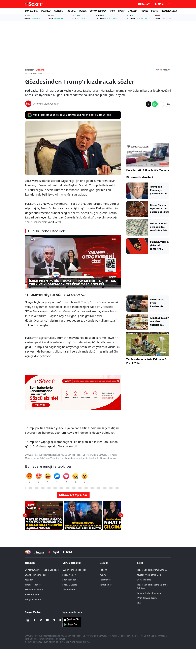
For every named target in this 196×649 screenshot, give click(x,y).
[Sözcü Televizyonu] (28, 552)
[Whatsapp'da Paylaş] (155, 104)
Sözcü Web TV (69, 574)
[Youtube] (47, 620)
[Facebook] (34, 620)
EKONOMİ (71, 10)
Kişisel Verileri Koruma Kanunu (152, 569)
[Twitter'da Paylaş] (148, 104)
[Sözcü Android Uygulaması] (71, 624)
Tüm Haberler (69, 589)
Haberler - (30, 69)
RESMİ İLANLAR (169, 10)
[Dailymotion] (54, 620)
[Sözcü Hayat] (53, 552)
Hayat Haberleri (32, 594)
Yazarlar (29, 579)
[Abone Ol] (163, 69)
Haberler (30, 562)
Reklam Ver (105, 579)
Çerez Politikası (144, 579)
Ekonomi (40, 69)
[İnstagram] (28, 620)
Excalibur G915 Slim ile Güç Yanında (147, 170)
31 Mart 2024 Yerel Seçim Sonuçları (42, 569)
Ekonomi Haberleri (139, 177)
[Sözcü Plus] (67, 552)
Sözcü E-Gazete (69, 584)
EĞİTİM (154, 10)
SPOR (112, 10)
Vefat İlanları (106, 584)
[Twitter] (41, 620)
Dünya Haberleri (33, 599)
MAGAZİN (132, 10)
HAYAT (121, 10)
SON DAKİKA (31, 10)
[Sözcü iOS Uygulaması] (71, 619)
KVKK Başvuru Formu (147, 598)
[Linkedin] (60, 620)
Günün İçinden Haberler (74, 569)
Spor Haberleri (69, 579)
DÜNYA (83, 10)
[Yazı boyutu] (168, 104)
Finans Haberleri (33, 584)
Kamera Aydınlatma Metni (149, 593)
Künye (103, 574)
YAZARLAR (46, 10)
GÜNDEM (58, 10)
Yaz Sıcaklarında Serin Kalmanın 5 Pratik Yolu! (146, 361)
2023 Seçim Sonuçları (35, 574)
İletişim (103, 569)
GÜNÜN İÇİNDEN (98, 10)
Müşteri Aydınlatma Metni (149, 574)
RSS (139, 603)
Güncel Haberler (71, 562)
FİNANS (144, 10)
